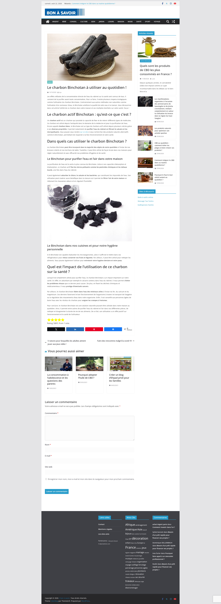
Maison (121, 21)
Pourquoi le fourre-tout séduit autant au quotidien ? (164, 177)
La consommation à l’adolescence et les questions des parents (57, 379)
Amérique (131, 529)
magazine (133, 552)
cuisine (137, 534)
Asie (139, 529)
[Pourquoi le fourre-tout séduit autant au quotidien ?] (145, 179)
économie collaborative (132, 585)
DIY (130, 539)
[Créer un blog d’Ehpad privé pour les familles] (120, 358)
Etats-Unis (134, 543)
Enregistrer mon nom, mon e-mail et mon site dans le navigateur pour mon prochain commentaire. (91, 479)
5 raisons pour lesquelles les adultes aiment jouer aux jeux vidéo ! (67, 342)
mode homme (129, 556)
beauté (145, 530)
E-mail (48, 456)
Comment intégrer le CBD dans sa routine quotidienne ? (93, 3)
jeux (144, 547)
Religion (132, 574)
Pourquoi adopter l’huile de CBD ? (87, 376)
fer (144, 543)
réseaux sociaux (130, 577)
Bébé (64, 21)
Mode (130, 21)
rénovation (139, 574)
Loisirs (111, 21)
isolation (138, 548)
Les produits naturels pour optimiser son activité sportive (163, 130)
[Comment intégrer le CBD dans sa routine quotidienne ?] (145, 164)
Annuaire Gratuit (113, 541)
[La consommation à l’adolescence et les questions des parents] (58, 358)
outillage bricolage (138, 565)
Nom (48, 444)
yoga (142, 581)
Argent (55, 21)
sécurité (141, 577)
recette (127, 574)
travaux (129, 581)
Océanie (134, 562)
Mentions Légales (105, 529)
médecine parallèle (138, 559)
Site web (48, 467)
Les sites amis (103, 534)
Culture (83, 21)
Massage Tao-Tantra (145, 201)
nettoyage (128, 562)
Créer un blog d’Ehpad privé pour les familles (119, 377)
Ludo (153, 79)
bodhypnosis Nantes (146, 205)
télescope (137, 581)
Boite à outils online (145, 197)
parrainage (129, 568)
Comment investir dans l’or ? (164, 527)
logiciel (127, 552)
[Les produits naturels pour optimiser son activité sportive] (145, 132)
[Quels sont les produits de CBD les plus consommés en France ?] (157, 47)
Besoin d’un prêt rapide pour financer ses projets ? (163, 535)
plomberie (142, 571)
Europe (140, 543)
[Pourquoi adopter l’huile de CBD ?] (89, 358)
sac (136, 577)
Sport (147, 21)
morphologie (138, 556)
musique (128, 558)
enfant (127, 543)
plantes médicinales (131, 571)
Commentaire (51, 413)
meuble (146, 552)
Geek (93, 21)
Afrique (130, 524)
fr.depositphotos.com (104, 544)
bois (133, 534)
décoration (140, 538)
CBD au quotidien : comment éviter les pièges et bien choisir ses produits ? (164, 146)
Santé (138, 21)
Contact (101, 524)
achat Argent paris (160, 524)
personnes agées (141, 568)
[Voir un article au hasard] (173, 21)
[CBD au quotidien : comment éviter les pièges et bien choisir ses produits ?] (145, 148)
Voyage (157, 21)
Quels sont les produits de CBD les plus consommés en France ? (156, 70)
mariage (140, 552)
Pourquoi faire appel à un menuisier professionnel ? (163, 556)
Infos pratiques (146, 61)
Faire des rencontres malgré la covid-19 (114, 341)
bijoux (128, 533)
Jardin (101, 21)
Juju (60, 92)
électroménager (131, 588)
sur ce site (84, 132)
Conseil (73, 21)
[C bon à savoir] (47, 21)
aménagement (141, 525)
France (130, 547)
